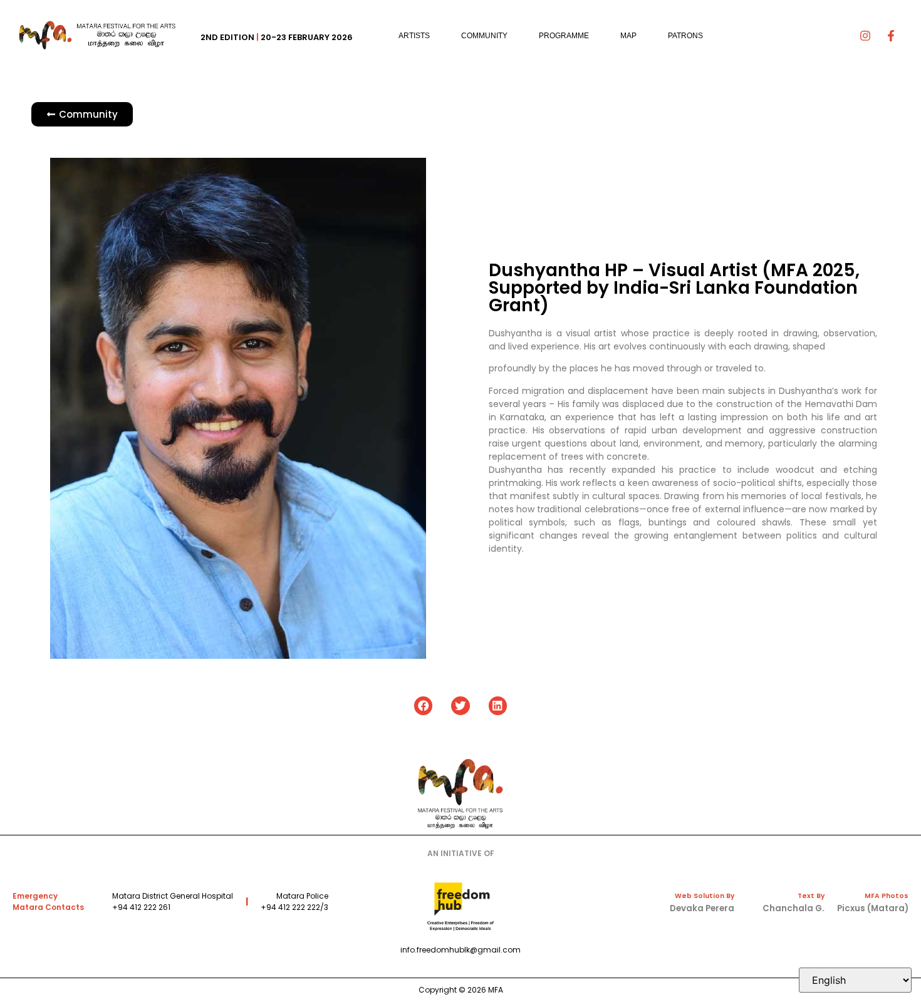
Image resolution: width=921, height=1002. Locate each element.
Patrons (685, 35)
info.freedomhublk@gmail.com (460, 949)
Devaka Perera (702, 908)
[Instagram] (865, 35)
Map (628, 35)
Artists (414, 35)
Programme (564, 35)
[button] (423, 705)
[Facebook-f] (891, 35)
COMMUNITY (484, 35)
